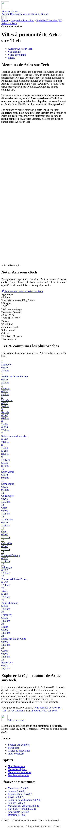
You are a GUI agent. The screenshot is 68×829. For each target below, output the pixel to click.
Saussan (16, 791)
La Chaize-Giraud (22, 808)
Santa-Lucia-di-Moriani (24, 800)
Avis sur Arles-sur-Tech (20, 48)
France (4, 20)
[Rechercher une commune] (2, 17)
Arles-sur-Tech (9, 23)
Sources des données (19, 744)
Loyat (15, 797)
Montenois (18, 788)
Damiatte (17, 814)
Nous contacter (16, 753)
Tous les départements (19, 772)
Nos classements (16, 766)
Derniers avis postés (18, 775)
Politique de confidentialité (38, 826)
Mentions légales (15, 826)
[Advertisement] (34, 160)
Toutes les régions (17, 769)
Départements (26, 14)
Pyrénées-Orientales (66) (49, 20)
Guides (44, 14)
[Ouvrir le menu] (6, 17)
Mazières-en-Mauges (23, 806)
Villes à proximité (17, 54)
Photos (11, 57)
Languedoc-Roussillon (22, 20)
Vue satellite (14, 51)
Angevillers (18, 811)
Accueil (5, 14)
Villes (37, 14)
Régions (14, 14)
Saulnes (16, 803)
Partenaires (13, 747)
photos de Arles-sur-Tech (44, 710)
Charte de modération (19, 750)
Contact (57, 826)
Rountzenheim (20, 794)
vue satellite (17, 710)
